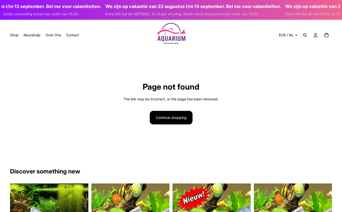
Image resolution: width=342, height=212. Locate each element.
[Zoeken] (304, 35)
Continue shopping (171, 117)
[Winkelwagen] (326, 35)
